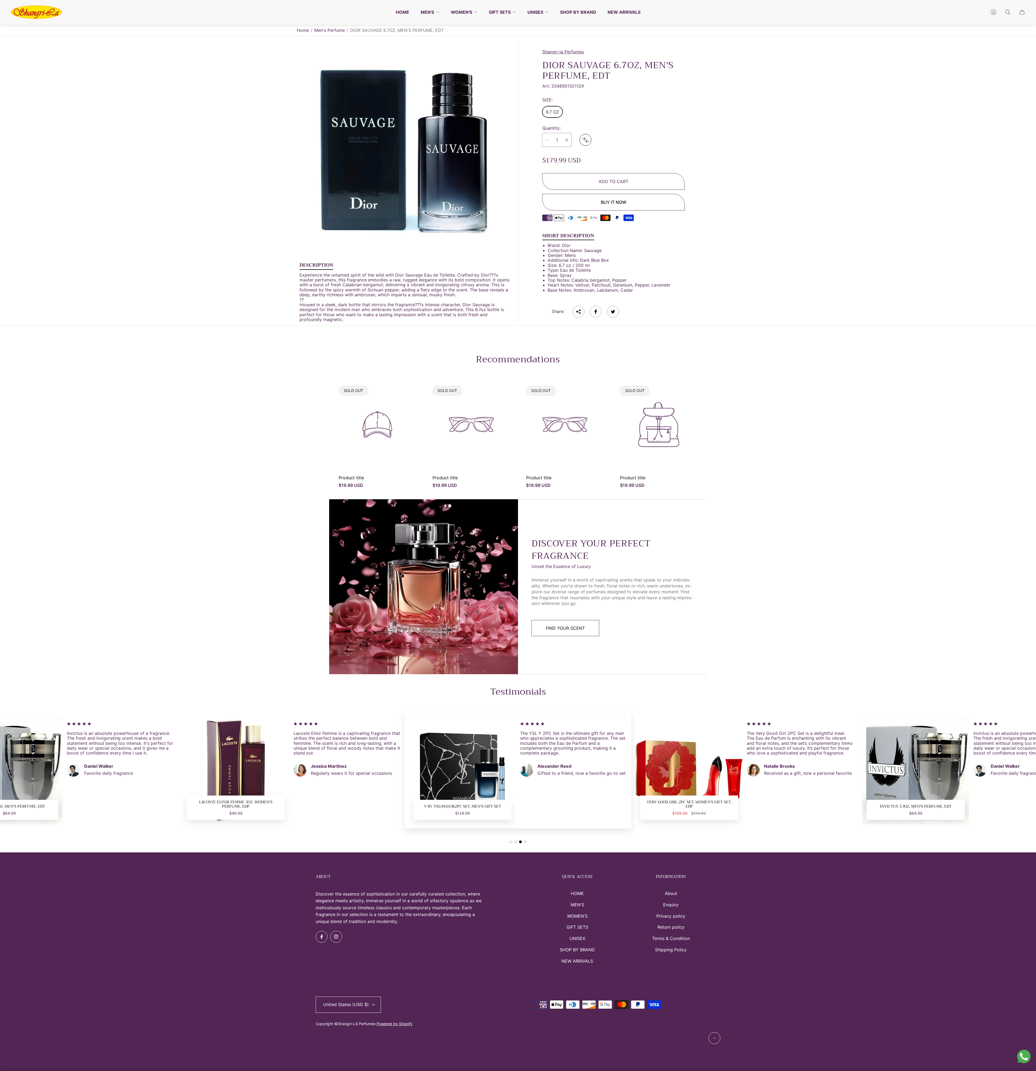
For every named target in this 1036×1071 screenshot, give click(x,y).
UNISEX (577, 938)
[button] (510, 842)
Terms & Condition (671, 938)
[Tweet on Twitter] (613, 312)
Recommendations (518, 359)
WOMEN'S (577, 916)
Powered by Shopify (395, 1023)
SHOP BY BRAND (577, 949)
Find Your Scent (565, 628)
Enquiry (671, 904)
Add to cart (613, 181)
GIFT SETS (577, 927)
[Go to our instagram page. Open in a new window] (336, 937)
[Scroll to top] (714, 1038)
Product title (351, 477)
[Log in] (993, 12)
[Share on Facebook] (596, 312)
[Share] (578, 312)
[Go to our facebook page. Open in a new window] (322, 937)
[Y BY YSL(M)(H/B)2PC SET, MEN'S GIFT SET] (235, 770)
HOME (577, 893)
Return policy (670, 927)
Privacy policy (670, 916)
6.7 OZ (552, 112)
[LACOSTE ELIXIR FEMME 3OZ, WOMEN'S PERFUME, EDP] (915, 770)
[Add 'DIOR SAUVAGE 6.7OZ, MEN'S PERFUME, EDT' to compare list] (585, 140)
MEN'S (577, 904)
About (671, 893)
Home (303, 30)
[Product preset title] (377, 424)
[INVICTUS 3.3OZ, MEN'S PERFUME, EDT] (689, 770)
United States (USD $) (346, 1004)
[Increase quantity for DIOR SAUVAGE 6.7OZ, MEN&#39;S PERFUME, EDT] (566, 140)
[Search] (1008, 12)
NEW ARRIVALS (577, 961)
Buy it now (613, 202)
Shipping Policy (671, 949)
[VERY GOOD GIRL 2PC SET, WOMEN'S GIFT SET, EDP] (462, 770)
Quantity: (551, 128)
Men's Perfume (329, 30)
